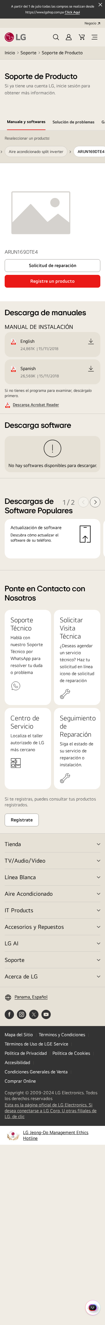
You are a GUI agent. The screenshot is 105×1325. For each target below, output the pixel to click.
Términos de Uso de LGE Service (36, 1044)
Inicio (10, 52)
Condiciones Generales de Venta (36, 1072)
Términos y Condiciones (62, 1034)
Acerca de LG (21, 976)
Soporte (28, 52)
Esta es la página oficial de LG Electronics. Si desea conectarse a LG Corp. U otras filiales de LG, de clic (51, 1111)
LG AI (11, 943)
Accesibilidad (17, 1062)
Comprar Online (20, 1081)
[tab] (26, 123)
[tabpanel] (52, 350)
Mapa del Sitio (19, 1034)
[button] (56, 37)
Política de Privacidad (26, 1053)
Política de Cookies (71, 1053)
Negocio (90, 23)
